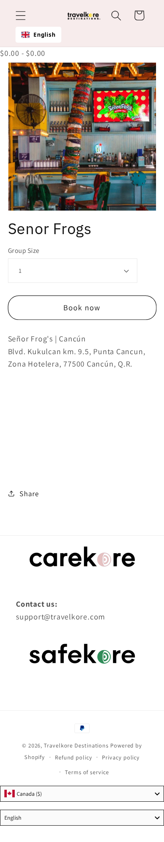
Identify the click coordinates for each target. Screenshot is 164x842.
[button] (20, 15)
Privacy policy (121, 757)
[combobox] (38, 35)
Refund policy (73, 757)
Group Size (23, 250)
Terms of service (87, 772)
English (44, 34)
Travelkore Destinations (76, 745)
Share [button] (29, 493)
